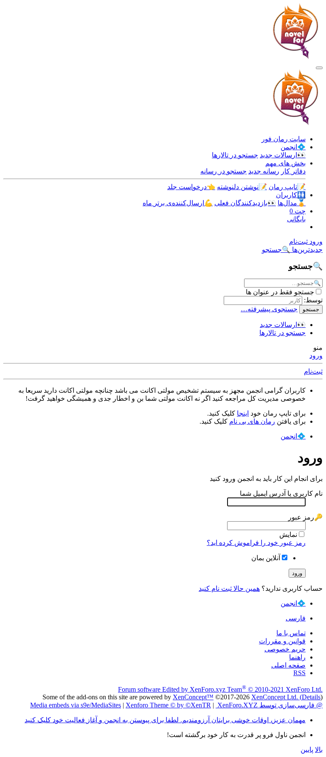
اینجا (243, 413)
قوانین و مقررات (282, 641)
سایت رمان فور (283, 138)
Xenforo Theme (168, 705)
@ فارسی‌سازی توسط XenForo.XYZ (269, 705)
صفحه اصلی (288, 665)
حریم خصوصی (285, 649)
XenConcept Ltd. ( (276, 697)
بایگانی (296, 219)
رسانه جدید (263, 171)
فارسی (296, 618)
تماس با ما (291, 633)
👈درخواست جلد (191, 186)
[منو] (319, 68)
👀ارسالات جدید (283, 155)
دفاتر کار (293, 171)
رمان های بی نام (252, 421)
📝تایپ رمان (287, 186)
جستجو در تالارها (235, 155)
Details (311, 697)
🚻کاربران (291, 194)
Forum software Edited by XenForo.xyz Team (220, 689)
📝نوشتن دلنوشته (242, 186)
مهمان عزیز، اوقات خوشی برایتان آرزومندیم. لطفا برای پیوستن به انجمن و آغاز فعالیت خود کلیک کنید (165, 719)
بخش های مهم (285, 163)
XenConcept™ (193, 697)
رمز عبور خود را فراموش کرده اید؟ (256, 542)
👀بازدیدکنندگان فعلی (245, 203)
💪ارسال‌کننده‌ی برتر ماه (178, 203)
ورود (316, 355)
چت (297, 211)
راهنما (297, 657)
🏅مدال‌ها (292, 203)
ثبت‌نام (313, 371)
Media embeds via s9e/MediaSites (75, 705)
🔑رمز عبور (305, 517)
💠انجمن (293, 147)
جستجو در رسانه (223, 171)
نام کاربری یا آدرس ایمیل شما (281, 493)
